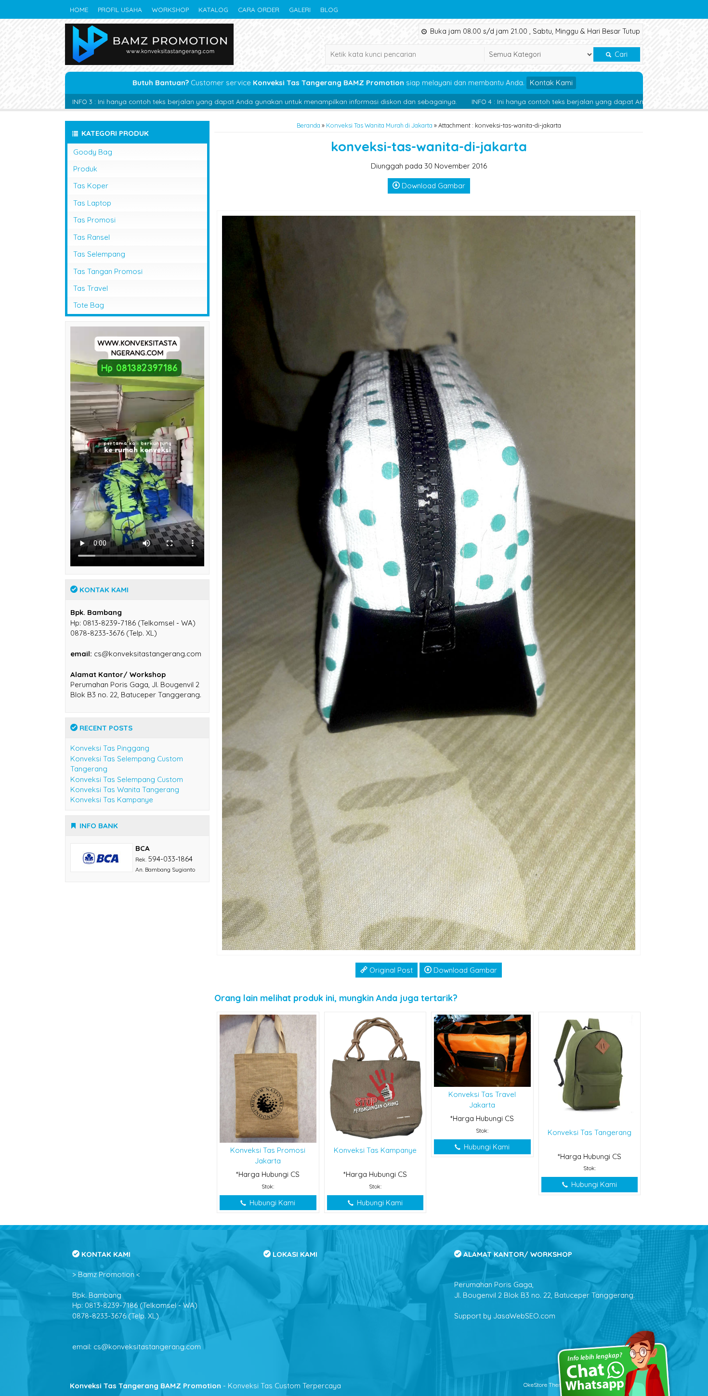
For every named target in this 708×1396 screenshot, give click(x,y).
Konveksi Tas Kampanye (375, 1150)
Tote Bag (88, 305)
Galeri (300, 9)
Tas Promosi (94, 219)
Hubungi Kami (271, 1202)
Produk (85, 168)
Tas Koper (90, 185)
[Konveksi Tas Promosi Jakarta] (268, 1078)
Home (79, 9)
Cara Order (258, 9)
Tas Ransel (91, 237)
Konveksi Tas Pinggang (109, 748)
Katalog (213, 9)
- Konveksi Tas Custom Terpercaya (205, 1385)
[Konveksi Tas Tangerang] (589, 1068)
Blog (329, 9)
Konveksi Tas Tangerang (589, 1132)
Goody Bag (92, 152)
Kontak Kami (551, 82)
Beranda (308, 125)
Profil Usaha (120, 9)
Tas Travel (90, 288)
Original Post (390, 970)
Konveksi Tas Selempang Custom (126, 779)
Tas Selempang (99, 254)
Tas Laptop (92, 203)
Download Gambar (432, 185)
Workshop (170, 9)
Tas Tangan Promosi (108, 271)
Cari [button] (620, 54)
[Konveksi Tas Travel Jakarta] (482, 1050)
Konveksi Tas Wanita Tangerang (124, 789)
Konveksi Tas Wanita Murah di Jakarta (379, 125)
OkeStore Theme (545, 1384)
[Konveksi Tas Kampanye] (375, 1078)
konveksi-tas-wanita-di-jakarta (429, 146)
